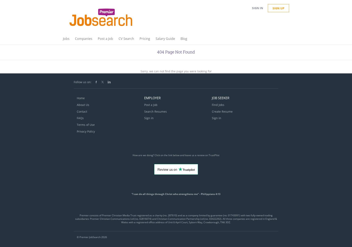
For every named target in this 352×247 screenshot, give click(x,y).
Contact (82, 111)
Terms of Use (86, 125)
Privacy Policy (86, 131)
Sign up (278, 8)
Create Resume (222, 111)
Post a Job (150, 105)
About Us (83, 105)
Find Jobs (218, 105)
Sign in (257, 8)
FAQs (80, 118)
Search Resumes (155, 111)
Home (81, 98)
